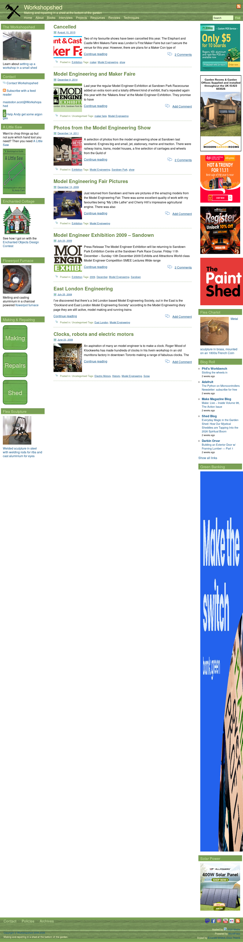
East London (101, 322)
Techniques (131, 17)
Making (15, 337)
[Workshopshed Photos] (231, 922)
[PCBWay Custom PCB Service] (220, 70)
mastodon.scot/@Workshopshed (22, 104)
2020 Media (233, 929)
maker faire (101, 116)
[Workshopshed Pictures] (219, 922)
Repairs (15, 364)
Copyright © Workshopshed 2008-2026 (24, 932)
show (122, 62)
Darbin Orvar (211, 440)
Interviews (66, 17)
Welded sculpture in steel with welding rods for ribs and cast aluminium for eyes (22, 452)
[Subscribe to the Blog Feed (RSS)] (238, 7)
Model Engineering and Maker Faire (94, 73)
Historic (116, 376)
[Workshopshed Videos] (225, 922)
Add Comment (182, 106)
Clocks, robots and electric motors (94, 333)
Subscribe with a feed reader (19, 92)
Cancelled (65, 26)
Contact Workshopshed (22, 83)
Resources (97, 17)
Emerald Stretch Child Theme (224, 938)
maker (93, 62)
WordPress (234, 933)
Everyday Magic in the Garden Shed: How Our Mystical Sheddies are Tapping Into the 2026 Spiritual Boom (220, 425)
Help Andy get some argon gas (22, 116)
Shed (15, 392)
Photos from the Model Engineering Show (102, 127)
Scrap (147, 376)
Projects (81, 17)
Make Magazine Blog (216, 399)
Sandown (136, 277)
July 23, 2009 (65, 241)
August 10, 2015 (66, 32)
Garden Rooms (214, 79)
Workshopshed (43, 6)
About (39, 17)
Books (51, 17)
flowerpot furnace (27, 305)
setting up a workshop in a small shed (20, 66)
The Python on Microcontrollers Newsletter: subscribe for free (221, 387)
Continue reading (95, 54)
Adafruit (207, 382)
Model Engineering (108, 62)
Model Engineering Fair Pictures (91, 181)
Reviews (114, 17)
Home (28, 17)
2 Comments (183, 54)
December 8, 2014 (67, 79)
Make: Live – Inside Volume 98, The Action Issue (221, 404)
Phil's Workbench (214, 368)
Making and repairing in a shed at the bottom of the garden (63, 12)
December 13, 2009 (68, 187)
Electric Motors (103, 376)
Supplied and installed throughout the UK (222, 84)
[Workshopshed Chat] (207, 922)
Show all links (207, 458)
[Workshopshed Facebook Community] (213, 922)
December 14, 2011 (68, 133)
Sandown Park (119, 169)
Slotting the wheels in (214, 372)
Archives (47, 920)
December (102, 277)
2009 (92, 277)
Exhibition (77, 62)
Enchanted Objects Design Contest (21, 244)
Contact (10, 920)
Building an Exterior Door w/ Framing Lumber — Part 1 (219, 446)
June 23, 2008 (65, 339)
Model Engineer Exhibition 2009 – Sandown (104, 234)
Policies (28, 920)
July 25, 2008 (65, 294)
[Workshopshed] (12, 18)
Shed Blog (209, 416)
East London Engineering (83, 288)
